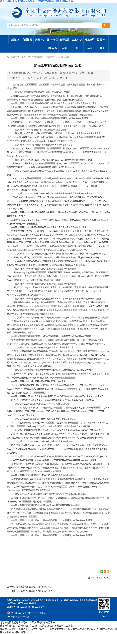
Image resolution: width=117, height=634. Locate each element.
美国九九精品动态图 (106, 629)
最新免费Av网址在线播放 (13, 629)
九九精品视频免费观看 (84, 629)
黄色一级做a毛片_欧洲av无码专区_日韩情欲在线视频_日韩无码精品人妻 (36, 1)
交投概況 (27, 39)
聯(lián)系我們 (38, 607)
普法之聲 (65, 57)
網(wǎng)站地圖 (23, 607)
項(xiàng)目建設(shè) (52, 43)
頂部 (92, 577)
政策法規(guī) (89, 43)
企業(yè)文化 (77, 43)
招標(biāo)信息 (102, 43)
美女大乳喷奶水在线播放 (12, 632)
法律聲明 (11, 607)
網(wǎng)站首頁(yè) (36, 57)
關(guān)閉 (103, 577)
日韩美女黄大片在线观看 (59, 629)
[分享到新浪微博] (105, 571)
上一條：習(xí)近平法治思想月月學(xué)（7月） (31, 586)
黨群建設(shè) (64, 43)
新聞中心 (39, 39)
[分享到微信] (101, 571)
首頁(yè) (15, 39)
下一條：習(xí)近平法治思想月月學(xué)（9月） (31, 591)
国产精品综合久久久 (36, 629)
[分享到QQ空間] (108, 571)
